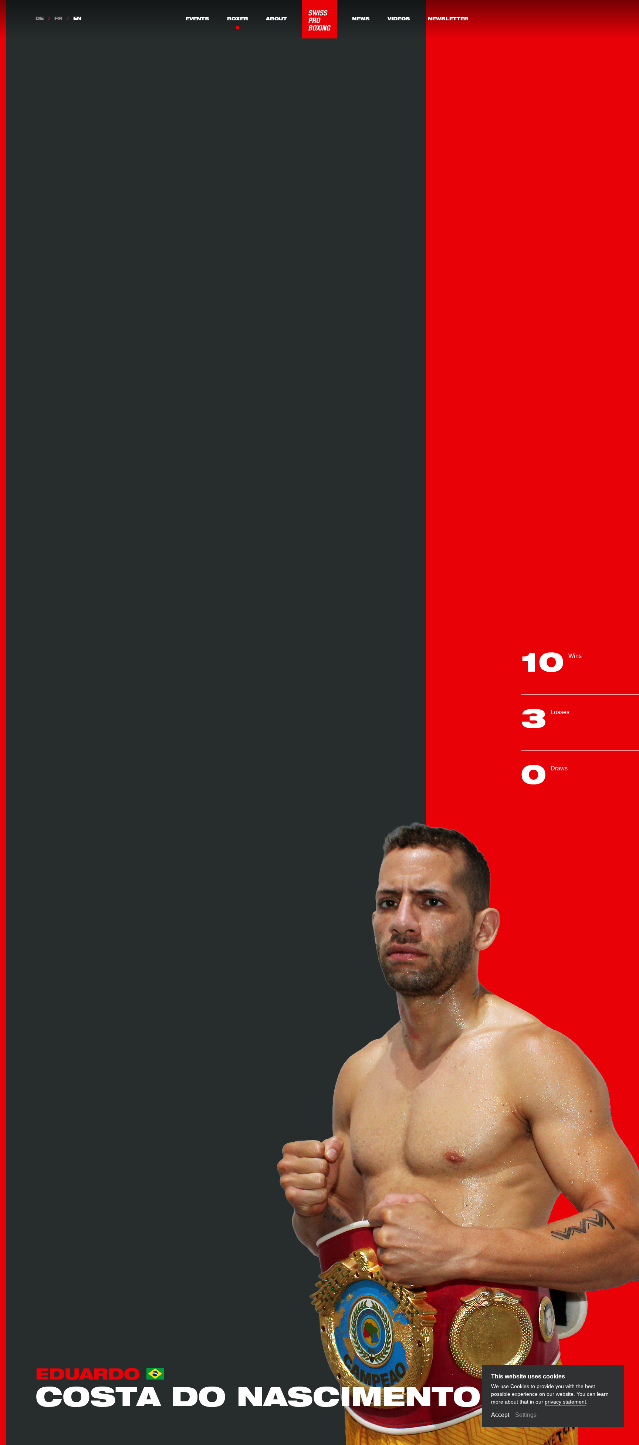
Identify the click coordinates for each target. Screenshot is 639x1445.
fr (58, 19)
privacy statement (565, 1402)
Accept (500, 1415)
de (40, 19)
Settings (526, 1415)
